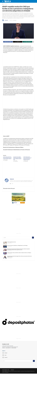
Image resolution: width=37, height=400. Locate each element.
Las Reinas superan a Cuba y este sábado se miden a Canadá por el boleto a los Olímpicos (19, 252)
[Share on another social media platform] (33, 41)
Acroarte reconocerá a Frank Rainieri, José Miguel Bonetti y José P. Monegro (17, 245)
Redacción (6, 20)
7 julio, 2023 (10, 20)
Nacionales (14, 20)
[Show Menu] (2, 1)
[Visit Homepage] (7, 1)
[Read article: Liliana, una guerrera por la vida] (5, 243)
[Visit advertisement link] (18, 198)
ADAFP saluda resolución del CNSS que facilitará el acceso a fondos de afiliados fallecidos (7, 158)
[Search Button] (33, 237)
